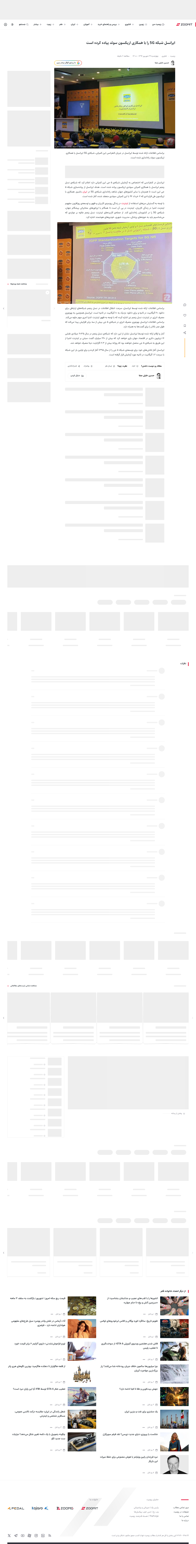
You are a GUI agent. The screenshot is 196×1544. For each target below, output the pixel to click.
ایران (85, 192)
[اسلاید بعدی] (3, 308)
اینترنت (124, 203)
